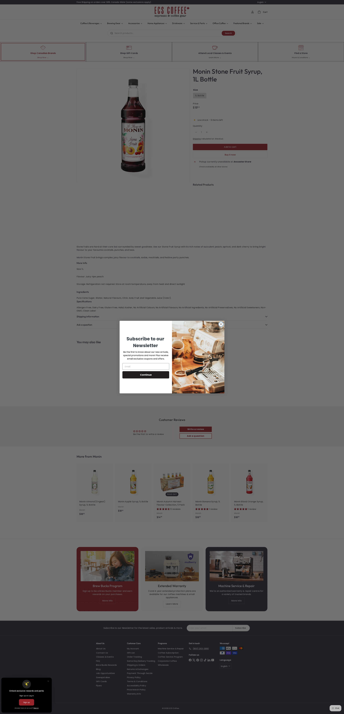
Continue (146, 374)
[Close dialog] (221, 324)
